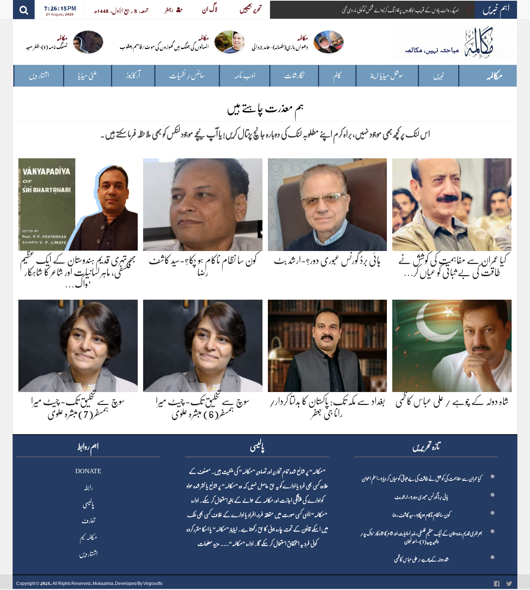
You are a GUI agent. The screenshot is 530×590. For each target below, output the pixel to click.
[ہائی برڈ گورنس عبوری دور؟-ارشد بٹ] (327, 203)
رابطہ (88, 487)
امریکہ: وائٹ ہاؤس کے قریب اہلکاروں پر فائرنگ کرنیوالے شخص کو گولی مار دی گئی (400, 10)
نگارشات (294, 75)
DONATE (88, 471)
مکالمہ (494, 76)
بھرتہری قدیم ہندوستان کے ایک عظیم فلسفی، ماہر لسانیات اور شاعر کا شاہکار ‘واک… (78, 272)
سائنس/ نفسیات (187, 75)
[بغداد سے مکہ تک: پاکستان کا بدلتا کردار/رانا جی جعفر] (327, 344)
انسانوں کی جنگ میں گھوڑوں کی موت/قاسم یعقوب (164, 46)
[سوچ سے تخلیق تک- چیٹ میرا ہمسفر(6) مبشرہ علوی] (202, 344)
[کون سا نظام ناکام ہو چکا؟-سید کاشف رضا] (202, 203)
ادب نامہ (244, 75)
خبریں (438, 75)
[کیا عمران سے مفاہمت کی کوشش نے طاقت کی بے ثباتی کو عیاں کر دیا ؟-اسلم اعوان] (452, 203)
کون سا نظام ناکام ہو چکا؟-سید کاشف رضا (421, 515)
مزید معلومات (209, 543)
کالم (337, 75)
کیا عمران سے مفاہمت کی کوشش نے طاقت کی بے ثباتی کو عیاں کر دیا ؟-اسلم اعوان (421, 478)
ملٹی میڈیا (87, 75)
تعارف (88, 521)
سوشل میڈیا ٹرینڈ (387, 75)
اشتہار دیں (38, 75)
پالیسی (88, 504)
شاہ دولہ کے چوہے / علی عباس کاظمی (452, 401)
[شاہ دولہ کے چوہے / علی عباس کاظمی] (452, 344)
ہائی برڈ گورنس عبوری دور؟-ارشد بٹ (327, 260)
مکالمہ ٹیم (88, 537)
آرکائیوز (133, 75)
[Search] (24, 9)
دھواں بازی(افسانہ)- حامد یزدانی (280, 46)
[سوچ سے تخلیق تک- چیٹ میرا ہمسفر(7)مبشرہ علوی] (78, 344)
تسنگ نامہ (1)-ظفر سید (46, 46)
